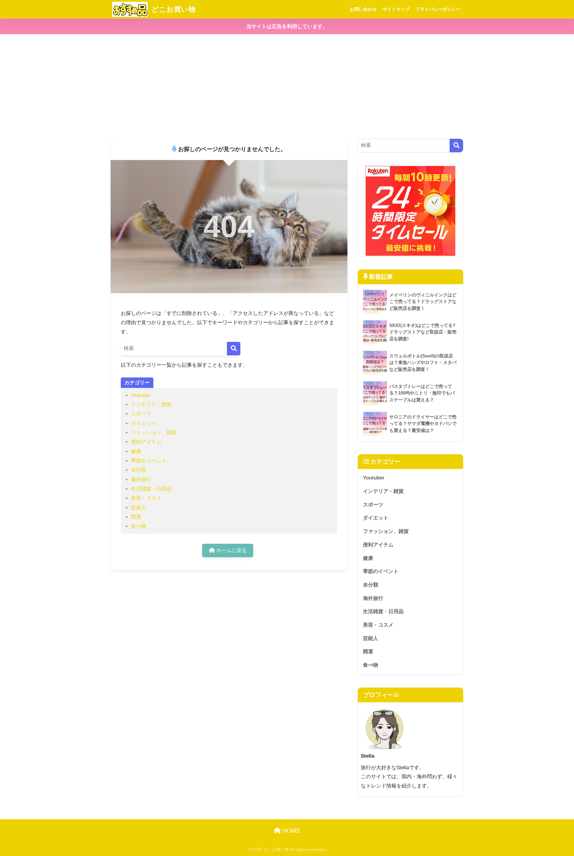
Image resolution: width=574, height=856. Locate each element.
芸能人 (138, 508)
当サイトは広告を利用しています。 (287, 26)
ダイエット (143, 423)
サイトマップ (396, 9)
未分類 (138, 470)
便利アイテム (146, 442)
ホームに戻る (231, 550)
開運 (136, 517)
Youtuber (140, 395)
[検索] (233, 348)
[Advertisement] (287, 86)
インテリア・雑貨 (151, 404)
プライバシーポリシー (438, 9)
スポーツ (141, 414)
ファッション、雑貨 (154, 432)
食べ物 (138, 526)
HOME (290, 830)
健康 (136, 451)
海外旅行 (141, 479)
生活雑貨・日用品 (151, 489)
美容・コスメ (146, 498)
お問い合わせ (363, 9)
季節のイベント (149, 461)
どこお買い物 (172, 9)
